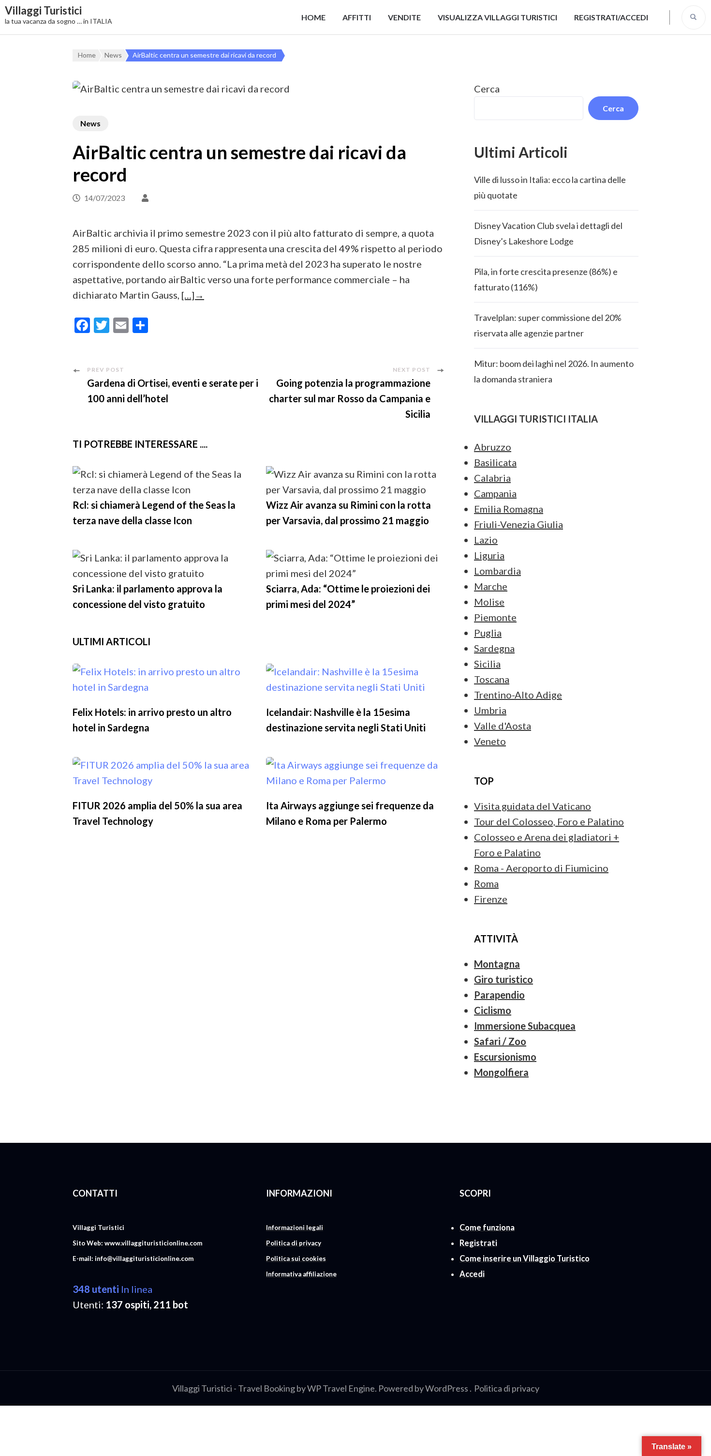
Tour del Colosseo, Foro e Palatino (549, 821)
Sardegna (494, 648)
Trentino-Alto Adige (518, 694)
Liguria (489, 555)
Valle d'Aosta (502, 725)
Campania (495, 493)
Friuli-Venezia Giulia (518, 524)
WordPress (446, 1388)
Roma (486, 883)
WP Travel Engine (341, 1388)
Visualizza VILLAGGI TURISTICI (497, 17)
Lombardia (497, 570)
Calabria (492, 478)
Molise (489, 601)
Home (313, 17)
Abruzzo (492, 447)
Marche (490, 586)
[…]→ (192, 295)
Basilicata (495, 462)
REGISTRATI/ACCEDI (611, 17)
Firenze (490, 899)
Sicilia (487, 663)
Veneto (490, 741)
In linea (112, 1289)
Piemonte (495, 617)
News (90, 123)
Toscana (491, 679)
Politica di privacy (506, 1388)
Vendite (404, 17)
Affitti (356, 17)
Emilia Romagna (508, 509)
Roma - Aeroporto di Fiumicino (541, 868)
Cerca (487, 88)
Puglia (488, 632)
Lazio (486, 540)
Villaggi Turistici (43, 10)
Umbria (490, 710)
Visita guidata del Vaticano (532, 806)
